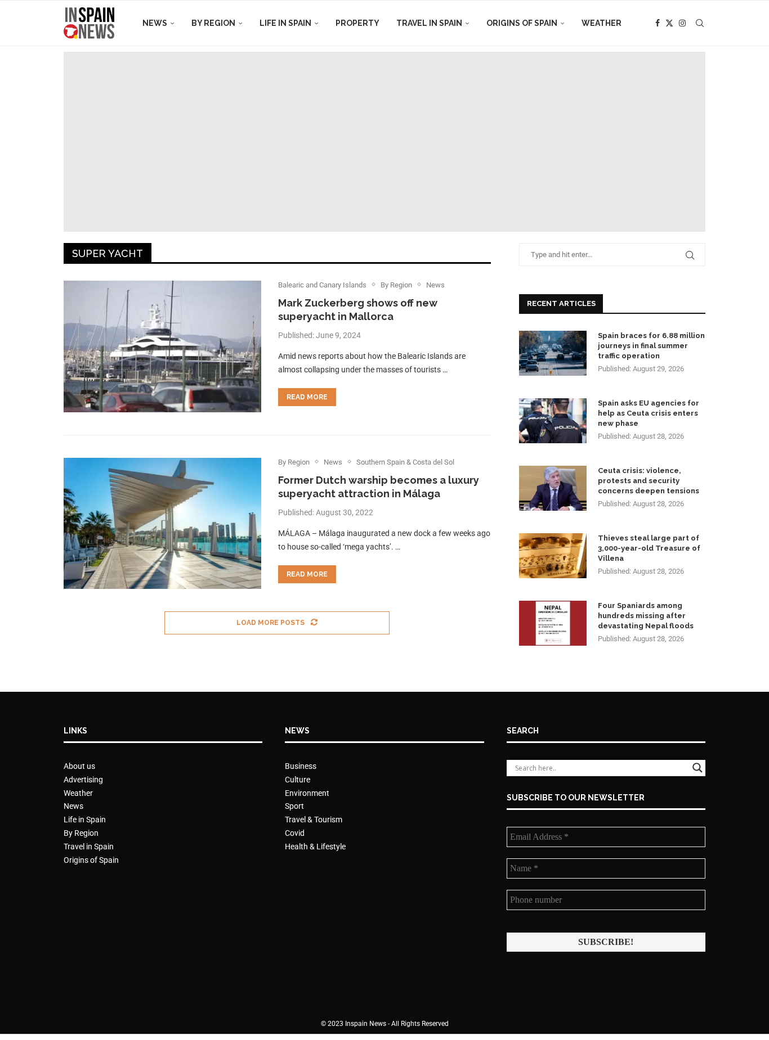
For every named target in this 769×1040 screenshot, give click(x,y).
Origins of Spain (521, 23)
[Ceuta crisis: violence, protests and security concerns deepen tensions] (553, 488)
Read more (307, 397)
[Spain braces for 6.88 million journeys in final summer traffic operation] (553, 353)
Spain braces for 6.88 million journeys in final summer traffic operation (651, 345)
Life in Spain (285, 23)
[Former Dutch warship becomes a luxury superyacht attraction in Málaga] (162, 523)
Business (300, 766)
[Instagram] (682, 23)
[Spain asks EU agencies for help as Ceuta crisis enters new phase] (553, 420)
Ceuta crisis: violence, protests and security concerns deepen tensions (648, 480)
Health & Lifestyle (315, 846)
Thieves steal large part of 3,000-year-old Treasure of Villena (649, 548)
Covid (295, 833)
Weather (602, 23)
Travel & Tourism (313, 819)
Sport (294, 806)
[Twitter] (669, 23)
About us (79, 766)
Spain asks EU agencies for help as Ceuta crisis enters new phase (648, 413)
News (154, 23)
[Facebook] (657, 23)
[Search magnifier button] (697, 768)
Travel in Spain (429, 23)
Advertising (83, 779)
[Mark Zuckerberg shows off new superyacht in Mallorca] (162, 346)
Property (357, 23)
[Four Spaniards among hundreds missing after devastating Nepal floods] (553, 623)
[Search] (699, 23)
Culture (297, 779)
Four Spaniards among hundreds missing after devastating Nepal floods (646, 615)
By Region (213, 23)
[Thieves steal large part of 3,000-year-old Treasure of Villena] (553, 555)
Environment (307, 793)
